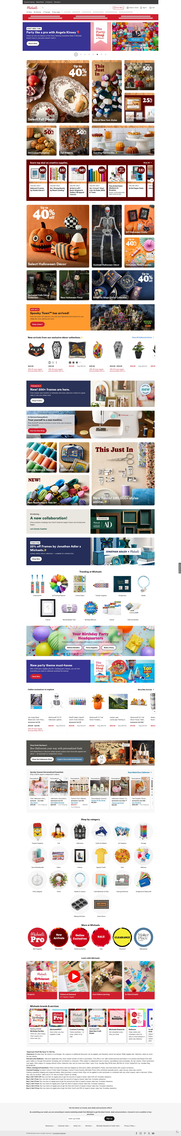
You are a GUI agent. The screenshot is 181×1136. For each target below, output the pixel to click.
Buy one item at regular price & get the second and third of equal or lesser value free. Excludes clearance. (69, 1081)
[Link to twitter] (148, 1133)
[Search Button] (43, 8)
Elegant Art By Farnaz (98, 800)
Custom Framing (29, 2)
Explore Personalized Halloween (69, 759)
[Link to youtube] (153, 1133)
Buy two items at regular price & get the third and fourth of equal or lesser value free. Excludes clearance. (69, 1086)
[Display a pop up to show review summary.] (126, 801)
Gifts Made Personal (57, 802)
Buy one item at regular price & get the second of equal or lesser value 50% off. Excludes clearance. (68, 1077)
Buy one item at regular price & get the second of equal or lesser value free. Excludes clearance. (66, 1079)
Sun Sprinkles (136, 802)
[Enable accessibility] (177, 1132)
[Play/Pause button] (76, 54)
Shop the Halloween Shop (42, 759)
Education (57, 2)
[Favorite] (46, 778)
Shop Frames (37, 401)
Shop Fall (31, 42)
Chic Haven (34, 802)
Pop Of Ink (74, 802)
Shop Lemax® (37, 324)
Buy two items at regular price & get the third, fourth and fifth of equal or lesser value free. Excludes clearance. (71, 1088)
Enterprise (49, 2)
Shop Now (36, 559)
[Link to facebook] (136, 1133)
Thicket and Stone (118, 803)
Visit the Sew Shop (37, 431)
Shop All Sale (46, 42)
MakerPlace (40, 2)
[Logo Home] (32, 7)
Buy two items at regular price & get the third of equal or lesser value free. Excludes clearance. (65, 1084)
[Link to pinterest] (144, 1133)
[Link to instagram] (140, 1133)
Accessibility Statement (59, 1133)
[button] (145, 7)
